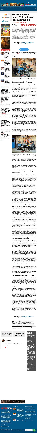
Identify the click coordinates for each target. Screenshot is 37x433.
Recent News (23, 22)
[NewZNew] (30, 5)
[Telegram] (35, 25)
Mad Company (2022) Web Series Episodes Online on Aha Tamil (19, 334)
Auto (14, 22)
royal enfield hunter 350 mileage (29, 324)
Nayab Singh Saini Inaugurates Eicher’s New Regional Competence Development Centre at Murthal (5, 137)
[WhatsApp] (28, 2)
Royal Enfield (17, 53)
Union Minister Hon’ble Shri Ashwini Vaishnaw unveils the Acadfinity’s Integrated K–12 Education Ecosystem (5, 123)
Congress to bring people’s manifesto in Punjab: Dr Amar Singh (7, 69)
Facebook (30, 42)
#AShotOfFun (17, 321)
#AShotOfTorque (14, 322)
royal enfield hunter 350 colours (17, 323)
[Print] (33, 25)
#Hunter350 (20, 322)
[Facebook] (28, 1)
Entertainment (3, 113)
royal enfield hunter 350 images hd (28, 323)
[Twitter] (35, 1)
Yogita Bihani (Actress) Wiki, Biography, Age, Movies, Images (7, 334)
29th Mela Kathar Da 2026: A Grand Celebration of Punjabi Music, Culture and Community (7, 75)
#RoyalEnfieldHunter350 (27, 322)
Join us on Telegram (24, 50)
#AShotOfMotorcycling (23, 321)
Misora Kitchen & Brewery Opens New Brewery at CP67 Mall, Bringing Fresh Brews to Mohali (5, 130)
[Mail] (32, 1)
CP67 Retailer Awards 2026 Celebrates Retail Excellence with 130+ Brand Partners (7, 82)
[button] (35, 9)
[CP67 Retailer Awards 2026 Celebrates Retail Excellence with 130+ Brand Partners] (2, 80)
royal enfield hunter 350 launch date (17, 324)
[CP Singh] (3, 343)
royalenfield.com (15, 268)
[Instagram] (29, 1)
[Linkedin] (31, 1)
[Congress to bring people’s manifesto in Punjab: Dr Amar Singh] (2, 68)
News (1, 102)
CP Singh (16, 25)
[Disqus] (13, 362)
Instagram (24, 42)
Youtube (27, 43)
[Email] (31, 25)
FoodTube (2, 133)
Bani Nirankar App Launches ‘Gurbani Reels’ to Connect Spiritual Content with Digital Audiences (7, 55)
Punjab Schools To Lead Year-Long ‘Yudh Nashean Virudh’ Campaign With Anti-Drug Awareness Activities (7, 63)
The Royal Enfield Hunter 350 (16, 328)
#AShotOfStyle (30, 321)
